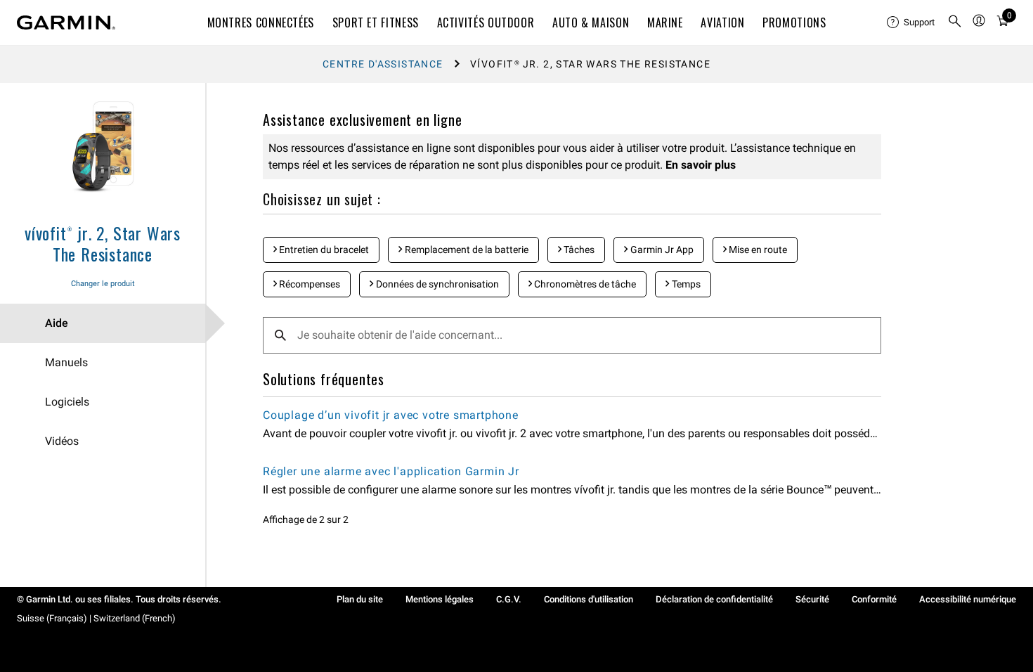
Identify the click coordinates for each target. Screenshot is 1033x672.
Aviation (722, 22)
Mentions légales (439, 599)
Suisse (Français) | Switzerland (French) (96, 618)
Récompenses (308, 284)
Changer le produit (103, 283)
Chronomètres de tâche (584, 284)
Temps (685, 284)
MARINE (665, 22)
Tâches (578, 249)
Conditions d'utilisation (588, 599)
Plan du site (360, 599)
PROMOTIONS (794, 22)
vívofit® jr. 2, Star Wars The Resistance (103, 243)
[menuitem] (911, 22)
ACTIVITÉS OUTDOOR (486, 22)
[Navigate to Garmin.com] (66, 22)
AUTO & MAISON (590, 22)
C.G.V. (508, 599)
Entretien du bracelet (323, 249)
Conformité (874, 599)
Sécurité (812, 599)
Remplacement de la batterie (465, 249)
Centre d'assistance (383, 64)
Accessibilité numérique (967, 599)
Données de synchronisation (436, 284)
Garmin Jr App (661, 249)
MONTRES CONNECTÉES (261, 22)
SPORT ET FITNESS (375, 22)
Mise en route (757, 249)
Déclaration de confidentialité (714, 599)
